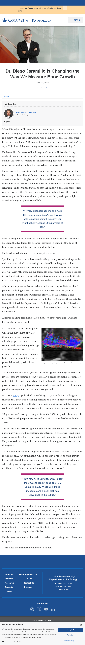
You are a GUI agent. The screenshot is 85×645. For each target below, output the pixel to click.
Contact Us (28, 583)
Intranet (28, 587)
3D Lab (28, 579)
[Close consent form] (81, 624)
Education (9, 587)
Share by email (49, 87)
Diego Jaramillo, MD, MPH (26, 112)
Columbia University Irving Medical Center (42, 2)
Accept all (70, 630)
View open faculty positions (50, 8)
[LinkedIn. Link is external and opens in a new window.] (53, 609)
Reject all (70, 635)
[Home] (27, 20)
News (6, 96)
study (17, 395)
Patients (9, 579)
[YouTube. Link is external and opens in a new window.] (46, 609)
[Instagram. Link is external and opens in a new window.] (32, 609)
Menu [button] (77, 20)
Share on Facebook (37, 88)
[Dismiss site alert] (65, 8)
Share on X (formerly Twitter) (41, 88)
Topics (7, 122)
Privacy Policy (69, 640)
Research (9, 583)
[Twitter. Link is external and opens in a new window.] (39, 609)
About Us (9, 574)
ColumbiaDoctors (68, 561)
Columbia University (46, 620)
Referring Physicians (29, 574)
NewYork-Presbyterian (42, 562)
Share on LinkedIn (46, 88)
